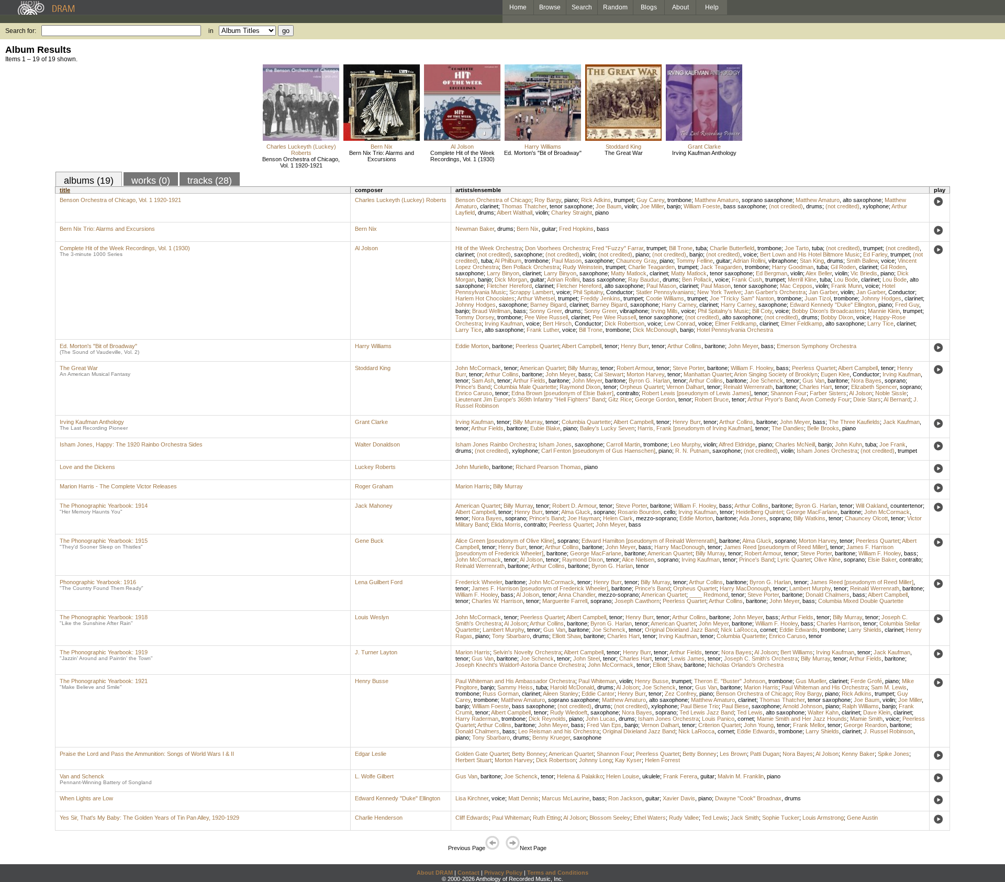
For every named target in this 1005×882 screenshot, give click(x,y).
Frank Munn (846, 286)
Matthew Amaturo (717, 200)
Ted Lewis (750, 712)
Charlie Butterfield (732, 248)
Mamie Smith (866, 719)
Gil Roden (843, 267)
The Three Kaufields (854, 422)
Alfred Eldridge (737, 444)
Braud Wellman (491, 311)
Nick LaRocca (739, 630)
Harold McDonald (572, 687)
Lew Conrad (679, 323)
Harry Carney (679, 305)
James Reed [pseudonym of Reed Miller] (775, 547)
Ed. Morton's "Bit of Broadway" (543, 153)
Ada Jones (752, 518)
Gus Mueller (811, 681)
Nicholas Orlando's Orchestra (746, 665)
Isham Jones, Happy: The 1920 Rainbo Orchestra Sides (131, 444)
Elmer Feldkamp (735, 323)
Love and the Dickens (87, 467)
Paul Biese (735, 706)
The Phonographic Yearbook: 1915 (104, 541)
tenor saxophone (571, 206)
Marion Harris (472, 486)
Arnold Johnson (802, 706)
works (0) (150, 180)
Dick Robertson (624, 323)
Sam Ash (483, 380)
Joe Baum (608, 206)
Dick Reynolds (547, 719)
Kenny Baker (858, 754)
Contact (468, 872)
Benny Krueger (551, 737)
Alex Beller (819, 273)
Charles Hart (815, 387)
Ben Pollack (697, 279)
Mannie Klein (884, 311)
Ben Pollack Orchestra (531, 267)
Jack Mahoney (374, 506)
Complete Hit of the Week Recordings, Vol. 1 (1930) (462, 156)
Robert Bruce (712, 399)
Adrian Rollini (749, 261)
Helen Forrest (662, 760)
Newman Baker (474, 229)
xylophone (876, 206)
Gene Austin (862, 817)
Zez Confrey (680, 693)
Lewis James (688, 658)
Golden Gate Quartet (482, 754)
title (65, 190)
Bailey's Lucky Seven (607, 428)
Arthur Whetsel (536, 298)
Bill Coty (762, 311)
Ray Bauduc (644, 279)
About (680, 7)
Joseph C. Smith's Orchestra (761, 658)
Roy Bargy (547, 200)
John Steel (586, 658)
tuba (701, 248)
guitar (549, 229)
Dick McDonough (655, 330)
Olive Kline (827, 559)
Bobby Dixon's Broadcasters (828, 311)
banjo (673, 206)
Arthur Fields (529, 380)
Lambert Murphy (810, 588)
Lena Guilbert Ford (379, 582)
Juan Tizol (818, 298)
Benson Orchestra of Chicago (493, 200)
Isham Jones (555, 444)
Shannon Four (788, 393)
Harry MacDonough (679, 547)
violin (630, 206)
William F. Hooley (752, 368)
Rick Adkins (596, 200)
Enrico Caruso (473, 393)
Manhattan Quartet (707, 374)
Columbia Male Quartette (525, 387)
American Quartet (542, 368)
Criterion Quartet (719, 725)
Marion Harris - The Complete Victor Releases (118, 486)
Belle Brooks (823, 428)
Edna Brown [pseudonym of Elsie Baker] (562, 393)
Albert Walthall (514, 212)
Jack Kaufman (901, 422)
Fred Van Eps (604, 725)
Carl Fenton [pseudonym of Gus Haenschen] (598, 451)
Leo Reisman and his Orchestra (558, 731)
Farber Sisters (828, 393)
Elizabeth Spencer (874, 387)
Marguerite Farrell (564, 601)
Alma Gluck (575, 512)
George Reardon (865, 725)
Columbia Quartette (586, 422)
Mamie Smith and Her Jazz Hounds (802, 719)
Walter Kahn (823, 712)
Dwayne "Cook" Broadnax (748, 798)
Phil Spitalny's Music (723, 311)
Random (615, 7)
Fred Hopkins (576, 229)
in (211, 31)
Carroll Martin (623, 444)
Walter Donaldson (377, 444)
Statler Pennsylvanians (665, 292)
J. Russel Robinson (888, 731)
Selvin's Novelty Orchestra (527, 652)
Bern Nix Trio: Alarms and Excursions (381, 156)
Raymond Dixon (580, 387)
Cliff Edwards (472, 817)
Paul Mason (567, 261)
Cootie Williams (665, 298)
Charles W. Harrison (497, 601)
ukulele (651, 776)
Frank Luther (543, 330)
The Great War (624, 153)
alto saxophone (862, 200)
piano (571, 200)
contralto (628, 393)
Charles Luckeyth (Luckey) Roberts (301, 149)
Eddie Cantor (598, 693)
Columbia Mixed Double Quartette (860, 601)
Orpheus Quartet (641, 387)
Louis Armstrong (823, 817)
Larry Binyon (503, 273)
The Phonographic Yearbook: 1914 (104, 506)
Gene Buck (369, 541)
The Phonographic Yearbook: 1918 (104, 617)
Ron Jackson (625, 798)
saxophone (528, 254)
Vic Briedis (864, 273)
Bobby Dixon (837, 317)
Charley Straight (571, 212)
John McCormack (478, 368)
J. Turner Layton (376, 652)
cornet (768, 630)
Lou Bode (846, 279)
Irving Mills (664, 311)
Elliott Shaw (566, 636)
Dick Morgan (511, 279)
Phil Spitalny (588, 292)
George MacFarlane (812, 512)
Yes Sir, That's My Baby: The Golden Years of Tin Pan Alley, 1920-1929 (149, 817)
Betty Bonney (529, 754)
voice (750, 254)
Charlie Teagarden (651, 267)
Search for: (20, 31)
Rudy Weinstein (582, 267)
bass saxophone (744, 206)
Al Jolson (462, 146)
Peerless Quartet (537, 346)
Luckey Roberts (375, 467)
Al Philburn (508, 261)
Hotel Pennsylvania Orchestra (735, 330)
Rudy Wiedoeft (568, 712)
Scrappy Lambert (531, 292)
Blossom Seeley (609, 817)
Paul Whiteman (597, 681)
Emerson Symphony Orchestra (816, 346)
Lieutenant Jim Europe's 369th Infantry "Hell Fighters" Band (530, 399)
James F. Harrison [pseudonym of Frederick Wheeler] (540, 588)
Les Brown (733, 754)
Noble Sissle (891, 393)
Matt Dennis (523, 798)
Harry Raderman (476, 719)
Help (712, 7)
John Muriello (472, 467)
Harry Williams (542, 146)
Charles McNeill (795, 444)
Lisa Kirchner (471, 798)
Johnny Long (595, 760)
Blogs (649, 7)
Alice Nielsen (638, 559)
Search (582, 7)
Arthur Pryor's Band (772, 399)
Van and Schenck (82, 776)
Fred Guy (907, 305)
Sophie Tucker (780, 817)
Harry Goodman (792, 267)
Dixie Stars (867, 399)
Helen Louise (622, 776)
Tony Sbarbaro (511, 636)
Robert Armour (635, 368)
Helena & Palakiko (580, 776)
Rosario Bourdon (639, 512)
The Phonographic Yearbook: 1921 (104, 681)
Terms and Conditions (557, 872)
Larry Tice (880, 323)
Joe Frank (892, 444)
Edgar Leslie (370, 754)
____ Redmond (708, 594)
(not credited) (786, 206)
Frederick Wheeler (478, 582)
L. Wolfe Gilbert (374, 776)
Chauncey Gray (636, 261)
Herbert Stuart (473, 760)
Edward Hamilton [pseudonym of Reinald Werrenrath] (649, 541)
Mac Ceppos (796, 286)
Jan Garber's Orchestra (775, 292)
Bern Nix (382, 146)
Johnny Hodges (881, 298)
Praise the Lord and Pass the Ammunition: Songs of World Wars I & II (147, 754)
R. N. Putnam (692, 451)
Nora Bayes (866, 380)
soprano (895, 380)
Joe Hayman (583, 518)
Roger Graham (374, 486)
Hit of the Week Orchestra (488, 248)
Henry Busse (371, 681)
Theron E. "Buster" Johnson (729, 681)
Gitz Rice (620, 399)
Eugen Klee (835, 374)
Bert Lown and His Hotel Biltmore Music (810, 254)
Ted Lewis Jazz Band (706, 712)
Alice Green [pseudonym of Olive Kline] (504, 541)
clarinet (489, 206)
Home (518, 7)
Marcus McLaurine (565, 798)
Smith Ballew (862, 261)
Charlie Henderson (379, 817)
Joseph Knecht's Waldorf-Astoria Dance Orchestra (520, 665)
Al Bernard (897, 399)
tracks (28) (209, 180)
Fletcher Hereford (509, 286)
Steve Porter (688, 368)
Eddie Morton (472, 346)
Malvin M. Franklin (741, 776)
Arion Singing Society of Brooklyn (776, 374)
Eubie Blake (545, 428)
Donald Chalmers (828, 594)
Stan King (812, 261)
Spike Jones (893, 754)
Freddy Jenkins (600, 298)
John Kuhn (848, 444)
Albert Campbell (581, 346)
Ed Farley (875, 254)
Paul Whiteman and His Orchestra (824, 687)
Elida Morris (506, 524)
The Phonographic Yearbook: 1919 (104, 652)
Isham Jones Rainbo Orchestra (495, 444)
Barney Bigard (548, 305)
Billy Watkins (809, 518)
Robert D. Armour (574, 506)
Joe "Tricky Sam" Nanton (742, 298)
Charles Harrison (838, 623)
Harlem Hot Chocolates (485, 298)
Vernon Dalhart (685, 387)
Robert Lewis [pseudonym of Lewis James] (696, 393)
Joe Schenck (766, 380)
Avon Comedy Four (825, 399)
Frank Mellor (808, 725)
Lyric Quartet (794, 559)
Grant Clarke (704, 146)
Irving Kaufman (504, 323)
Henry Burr (635, 346)
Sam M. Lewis (889, 687)
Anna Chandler (576, 594)
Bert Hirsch (557, 323)
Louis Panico (718, 719)
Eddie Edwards (798, 630)
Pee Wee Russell (546, 317)
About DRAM (435, 872)
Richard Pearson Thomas (548, 467)
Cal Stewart (608, 374)
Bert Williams (796, 652)
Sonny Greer (545, 311)
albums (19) (89, 180)
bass (603, 229)
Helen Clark (618, 518)
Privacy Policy (503, 872)
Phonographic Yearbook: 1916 (98, 582)
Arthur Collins (684, 346)
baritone (502, 346)
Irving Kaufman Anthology (704, 153)
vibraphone (782, 261)
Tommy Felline (694, 261)
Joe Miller (652, 206)
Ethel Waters (649, 817)
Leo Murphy (685, 444)
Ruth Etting (547, 817)
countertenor (906, 506)
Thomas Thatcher (523, 206)
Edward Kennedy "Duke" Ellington (832, 305)
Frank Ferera (680, 776)
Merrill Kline (802, 279)
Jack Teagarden (721, 267)
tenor (611, 346)
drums (814, 206)
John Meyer (743, 346)
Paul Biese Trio (699, 706)
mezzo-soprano (656, 518)
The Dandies (788, 428)
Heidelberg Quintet (759, 512)
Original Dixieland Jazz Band (681, 630)
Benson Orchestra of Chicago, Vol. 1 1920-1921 (301, 162)
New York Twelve (719, 292)
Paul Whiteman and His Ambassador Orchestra (515, 681)
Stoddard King (623, 146)
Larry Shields (864, 630)
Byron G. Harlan (649, 380)
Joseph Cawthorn (637, 601)
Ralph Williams (860, 706)
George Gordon (655, 399)
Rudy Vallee (684, 817)
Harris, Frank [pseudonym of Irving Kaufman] (695, 428)
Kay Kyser (628, 760)
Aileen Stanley (560, 693)
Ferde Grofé (866, 681)
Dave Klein (876, 712)
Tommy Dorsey (474, 317)
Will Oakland (871, 506)
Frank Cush (747, 279)
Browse (550, 7)
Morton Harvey (645, 374)
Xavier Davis (679, 798)
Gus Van (813, 380)
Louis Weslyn (372, 617)
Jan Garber (823, 292)
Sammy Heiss (515, 687)
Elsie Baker (882, 559)
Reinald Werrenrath (748, 387)
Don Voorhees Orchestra (557, 248)
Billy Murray (582, 368)
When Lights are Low (86, 798)
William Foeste (702, 206)
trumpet (623, 200)
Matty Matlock (628, 273)
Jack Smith (745, 817)
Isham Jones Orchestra (827, 451)
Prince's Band (472, 387)
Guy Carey (650, 200)
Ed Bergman (771, 273)
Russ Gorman (501, 693)
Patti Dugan (764, 754)
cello (669, 512)
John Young (759, 725)
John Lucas (601, 719)
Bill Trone (681, 248)
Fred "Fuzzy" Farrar (617, 248)
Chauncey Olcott (866, 518)
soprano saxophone (767, 200)
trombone (679, 200)
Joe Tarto (797, 248)
